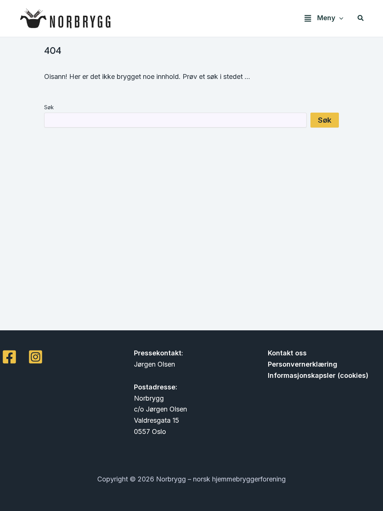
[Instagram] (35, 357)
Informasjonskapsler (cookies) (318, 375)
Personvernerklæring (302, 364)
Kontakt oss (287, 353)
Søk (49, 107)
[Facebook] (9, 357)
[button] (339, 18)
